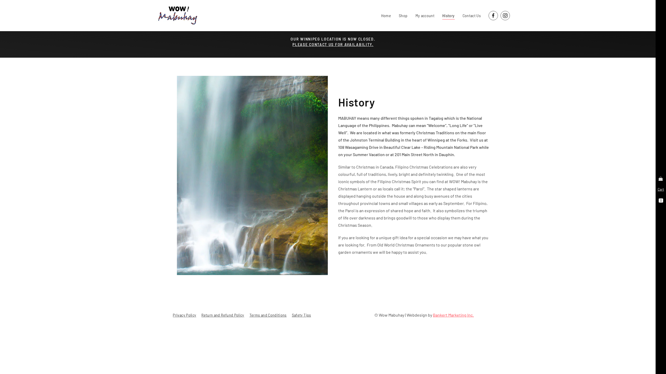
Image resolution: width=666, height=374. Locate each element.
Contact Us (472, 15)
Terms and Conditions (268, 314)
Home (386, 15)
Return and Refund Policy (222, 314)
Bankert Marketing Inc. (453, 314)
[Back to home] (177, 15)
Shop (403, 15)
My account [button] (425, 15)
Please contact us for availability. (333, 44)
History (448, 15)
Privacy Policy (184, 314)
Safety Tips (301, 314)
